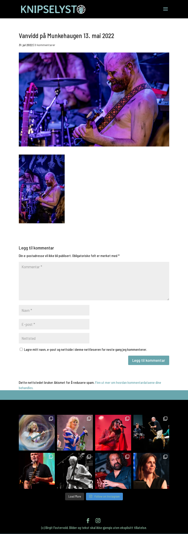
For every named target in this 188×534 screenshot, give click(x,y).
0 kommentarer (45, 45)
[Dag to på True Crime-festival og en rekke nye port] (113, 471)
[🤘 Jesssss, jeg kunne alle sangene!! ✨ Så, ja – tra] (75, 433)
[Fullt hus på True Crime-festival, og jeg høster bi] (151, 471)
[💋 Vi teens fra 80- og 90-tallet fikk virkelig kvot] (37, 433)
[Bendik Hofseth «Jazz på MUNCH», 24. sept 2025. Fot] (151, 433)
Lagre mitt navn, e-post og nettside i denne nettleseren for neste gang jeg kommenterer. (85, 349)
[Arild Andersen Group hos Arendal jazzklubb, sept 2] (75, 471)
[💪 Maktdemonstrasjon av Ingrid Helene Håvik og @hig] (113, 433)
